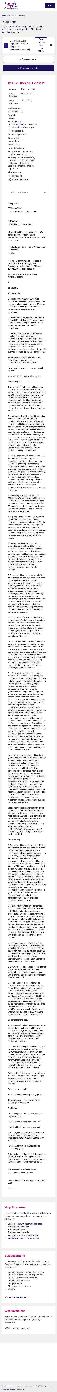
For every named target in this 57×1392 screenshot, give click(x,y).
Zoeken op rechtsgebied (19, 1232)
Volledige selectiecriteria (17, 1297)
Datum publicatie (13, 102)
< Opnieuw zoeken (28, 59)
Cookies (26, 1386)
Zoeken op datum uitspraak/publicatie (25, 1224)
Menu (49, 5)
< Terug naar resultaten (28, 68)
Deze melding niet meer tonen (41, 45)
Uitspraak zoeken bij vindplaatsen (23, 1238)
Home (4, 15)
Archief (13, 1389)
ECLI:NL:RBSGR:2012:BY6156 (22, 124)
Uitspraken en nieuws (16, 15)
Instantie (12, 89)
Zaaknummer (14, 108)
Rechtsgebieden (16, 131)
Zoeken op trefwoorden (18, 1226)
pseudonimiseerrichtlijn (20, 49)
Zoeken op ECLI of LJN (18, 1229)
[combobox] (28, 192)
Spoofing (47, 1386)
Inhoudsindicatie (16, 148)
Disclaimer (20, 1389)
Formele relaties (12, 116)
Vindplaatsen (14, 172)
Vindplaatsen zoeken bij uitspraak (23, 1235)
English (4, 1386)
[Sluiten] (51, 45)
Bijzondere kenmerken (13, 139)
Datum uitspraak (12, 95)
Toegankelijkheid (36, 1386)
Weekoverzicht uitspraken (18, 1328)
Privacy (18, 1386)
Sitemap (12, 1386)
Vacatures (5, 1389)
